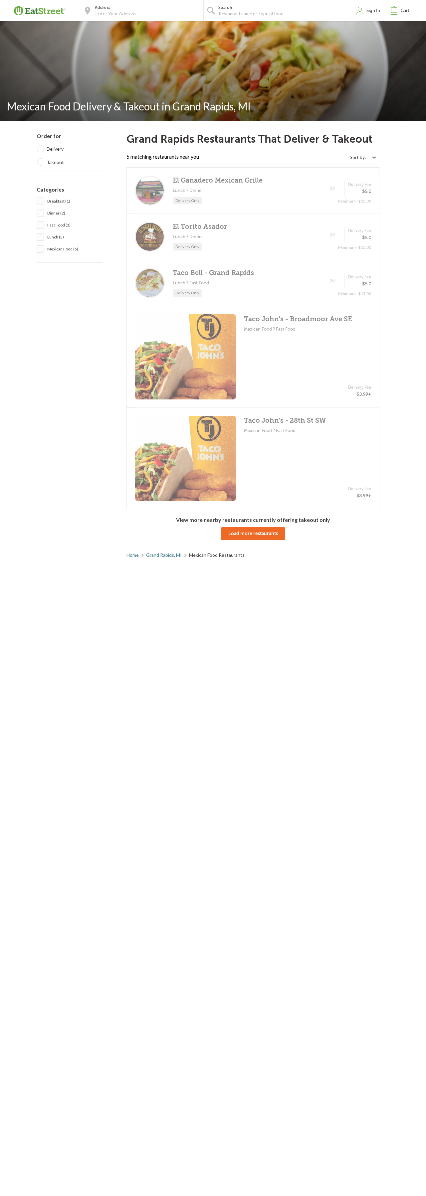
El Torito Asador (200, 226)
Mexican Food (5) (62, 248)
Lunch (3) (55, 236)
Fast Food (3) (59, 225)
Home (132, 555)
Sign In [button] (373, 10)
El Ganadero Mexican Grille (218, 180)
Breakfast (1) (58, 201)
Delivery (55, 149)
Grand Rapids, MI (164, 555)
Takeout (55, 162)
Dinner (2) (56, 213)
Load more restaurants (253, 533)
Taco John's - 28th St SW (285, 420)
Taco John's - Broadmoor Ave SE (298, 319)
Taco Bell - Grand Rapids (213, 273)
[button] (401, 10)
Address (102, 7)
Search (225, 7)
